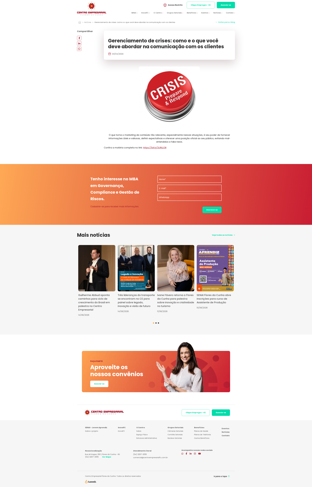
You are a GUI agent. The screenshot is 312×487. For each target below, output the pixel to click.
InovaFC (121, 431)
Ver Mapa (106, 457)
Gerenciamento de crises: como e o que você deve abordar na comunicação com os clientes (134, 22)
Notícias (87, 22)
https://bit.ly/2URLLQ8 (154, 147)
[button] (136, 13)
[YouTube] (199, 454)
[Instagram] (195, 454)
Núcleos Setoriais (175, 438)
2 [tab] (156, 323)
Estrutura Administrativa (146, 438)
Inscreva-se (212, 210)
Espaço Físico (142, 434)
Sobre (138, 431)
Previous (75, 284)
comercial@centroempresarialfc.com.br (150, 457)
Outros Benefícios (201, 438)
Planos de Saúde (201, 431)
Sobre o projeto (91, 431)
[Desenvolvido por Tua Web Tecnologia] (90, 481)
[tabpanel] (96, 281)
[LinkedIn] (79, 43)
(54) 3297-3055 (92, 457)
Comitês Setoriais (175, 434)
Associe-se (226, 5)
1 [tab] (153, 323)
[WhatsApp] (79, 48)
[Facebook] (79, 38)
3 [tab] (158, 323)
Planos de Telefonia (202, 434)
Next (237, 284)
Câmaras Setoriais (175, 431)
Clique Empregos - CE (201, 5)
